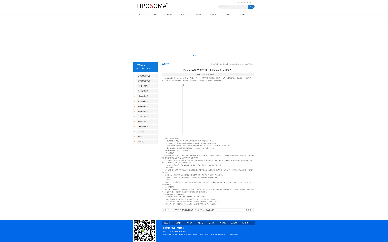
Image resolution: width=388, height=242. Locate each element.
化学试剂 (141, 142)
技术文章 (198, 14)
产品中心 (184, 14)
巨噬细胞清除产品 (144, 76)
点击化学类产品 (143, 116)
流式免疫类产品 (143, 91)
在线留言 (243, 2)
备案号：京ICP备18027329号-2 (196, 234)
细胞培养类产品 (143, 96)
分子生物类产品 (143, 86)
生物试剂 (141, 137)
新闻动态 (170, 14)
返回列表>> (249, 210)
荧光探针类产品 (143, 121)
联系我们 (249, 2)
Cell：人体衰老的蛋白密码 (207, 210)
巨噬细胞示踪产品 (144, 81)
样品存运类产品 (143, 101)
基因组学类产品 (143, 106)
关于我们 (155, 14)
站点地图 (217, 234)
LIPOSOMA (141, 131)
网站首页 (167, 223)
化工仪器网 (230, 234)
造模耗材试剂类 (143, 126)
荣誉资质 (213, 14)
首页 (140, 14)
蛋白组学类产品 (143, 111)
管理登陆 (235, 234)
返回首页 (237, 2)
